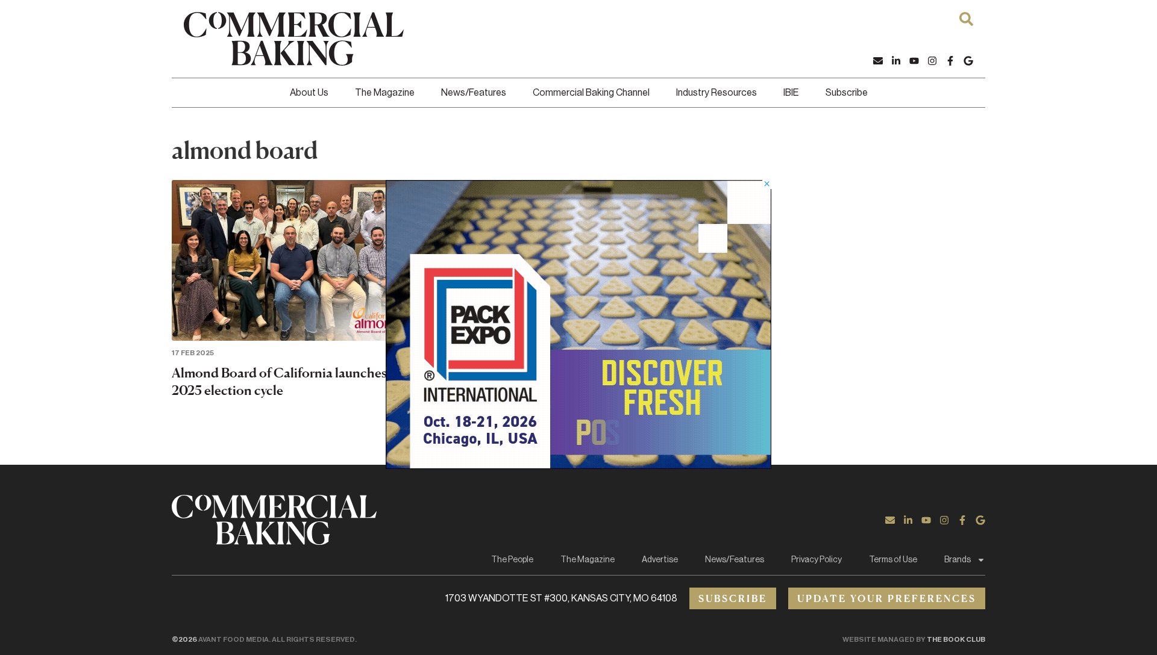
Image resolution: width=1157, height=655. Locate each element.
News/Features (473, 93)
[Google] (968, 61)
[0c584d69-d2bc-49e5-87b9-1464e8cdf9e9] (578, 465)
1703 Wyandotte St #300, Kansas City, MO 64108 (561, 598)
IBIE (791, 93)
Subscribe (847, 93)
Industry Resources (716, 93)
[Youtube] (914, 61)
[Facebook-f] (950, 61)
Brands (957, 560)
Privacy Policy (816, 560)
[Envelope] (878, 61)
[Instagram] (932, 61)
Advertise (660, 560)
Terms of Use (893, 560)
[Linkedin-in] (896, 61)
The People (512, 560)
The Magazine (385, 93)
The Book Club (956, 639)
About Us (309, 93)
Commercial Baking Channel (591, 93)
